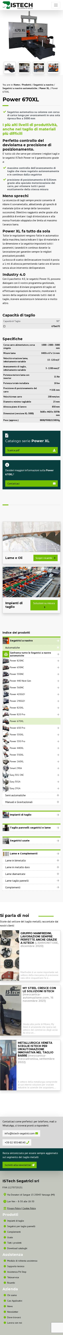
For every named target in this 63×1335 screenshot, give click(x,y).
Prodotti (26, 84)
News (10, 1306)
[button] (31, 647)
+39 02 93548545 (15, 1142)
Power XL (44, 88)
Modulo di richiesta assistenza (22, 1260)
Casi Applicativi (14, 1300)
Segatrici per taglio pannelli (21, 1226)
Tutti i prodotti (14, 1242)
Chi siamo (12, 1295)
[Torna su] (61, 1323)
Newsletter (12, 1311)
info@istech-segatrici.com (20, 1133)
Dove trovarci (14, 1317)
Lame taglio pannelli (17, 880)
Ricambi (11, 1282)
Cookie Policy (29, 1208)
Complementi (12, 887)
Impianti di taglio (15, 1220)
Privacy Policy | (15, 1208)
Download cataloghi (17, 1248)
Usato (10, 1237)
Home (17, 84)
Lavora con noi (14, 1322)
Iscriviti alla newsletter (18, 1165)
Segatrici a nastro (43, 84)
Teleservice (13, 1277)
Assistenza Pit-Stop (16, 1271)
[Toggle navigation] (55, 5)
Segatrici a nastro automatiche (20, 88)
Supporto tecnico (15, 1266)
